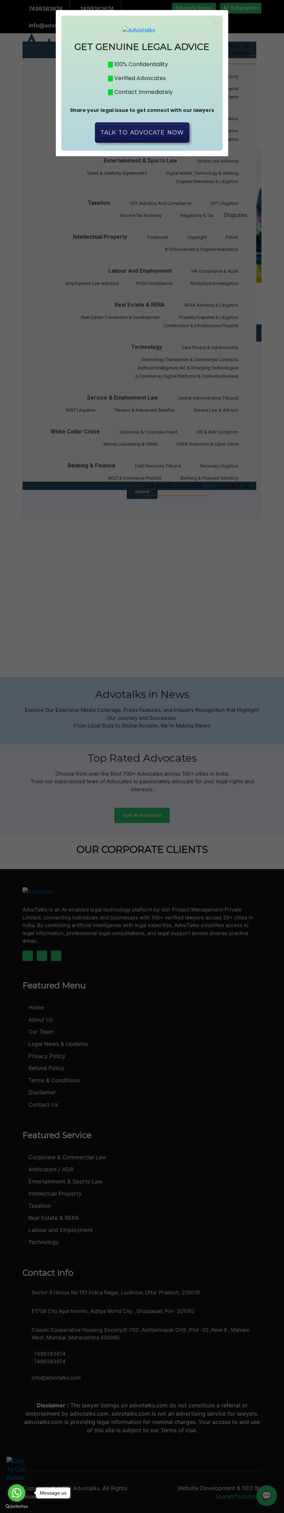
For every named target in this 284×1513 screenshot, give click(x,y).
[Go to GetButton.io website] (17, 1506)
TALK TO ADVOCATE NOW (142, 132)
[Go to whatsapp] (16, 1493)
